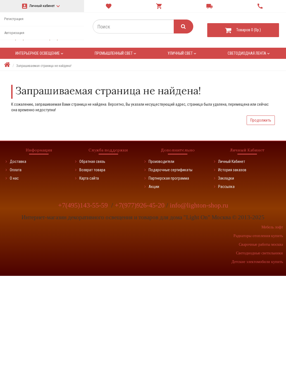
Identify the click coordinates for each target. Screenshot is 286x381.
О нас (14, 178)
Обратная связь (92, 161)
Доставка (18, 161)
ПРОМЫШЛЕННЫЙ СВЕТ (116, 53)
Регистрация (13, 19)
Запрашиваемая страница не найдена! (44, 66)
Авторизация (14, 33)
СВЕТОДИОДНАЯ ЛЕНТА (249, 53)
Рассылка (226, 186)
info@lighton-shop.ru (199, 205)
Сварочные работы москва (261, 244)
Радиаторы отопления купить (258, 236)
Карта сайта (89, 178)
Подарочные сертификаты (170, 170)
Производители (161, 161)
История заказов (232, 170)
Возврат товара (92, 170)
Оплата (16, 170)
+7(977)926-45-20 (140, 205)
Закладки (226, 178)
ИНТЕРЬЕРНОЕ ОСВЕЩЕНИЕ (39, 53)
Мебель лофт (272, 227)
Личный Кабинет (231, 161)
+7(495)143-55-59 (83, 205)
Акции (154, 186)
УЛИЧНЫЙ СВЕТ (182, 53)
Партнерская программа (169, 178)
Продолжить (260, 120)
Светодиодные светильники (259, 253)
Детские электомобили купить (257, 262)
